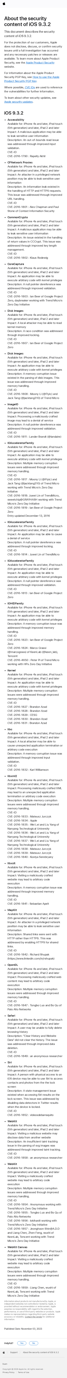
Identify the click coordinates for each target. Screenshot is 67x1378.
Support (14, 1352)
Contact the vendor (33, 1317)
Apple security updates (18, 101)
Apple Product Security (40, 62)
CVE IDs (30, 87)
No (33, 1343)
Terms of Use (23, 1372)
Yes (21, 1343)
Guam (4, 1364)
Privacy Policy (8, 1372)
